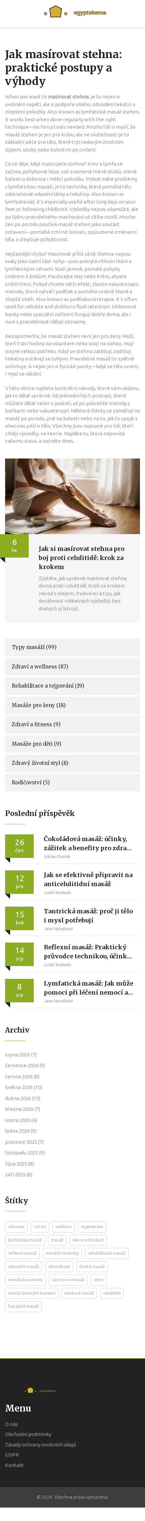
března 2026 (22, 1109)
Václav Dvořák (57, 856)
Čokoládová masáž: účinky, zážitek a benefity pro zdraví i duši (88, 844)
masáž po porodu (25, 1279)
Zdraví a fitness (36, 724)
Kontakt (14, 1465)
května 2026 (23, 1087)
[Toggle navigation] (130, 13)
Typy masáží (34, 647)
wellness (63, 1226)
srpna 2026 (21, 1054)
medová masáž (79, 1293)
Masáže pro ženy (39, 705)
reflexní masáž (22, 1253)
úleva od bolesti (88, 1239)
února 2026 (21, 1120)
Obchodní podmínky (28, 1434)
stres (99, 1279)
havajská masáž (23, 1306)
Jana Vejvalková (58, 928)
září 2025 (18, 1174)
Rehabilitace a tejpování (48, 686)
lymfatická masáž (25, 1239)
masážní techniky (62, 1253)
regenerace (92, 1226)
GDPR (12, 1455)
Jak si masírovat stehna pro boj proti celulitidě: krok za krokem (81, 558)
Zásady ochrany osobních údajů (40, 1444)
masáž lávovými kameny (31, 1293)
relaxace (16, 1226)
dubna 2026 (22, 1098)
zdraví (40, 1226)
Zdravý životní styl (40, 763)
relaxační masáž (23, 1266)
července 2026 (25, 1065)
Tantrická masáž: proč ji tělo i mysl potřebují (88, 915)
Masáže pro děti (36, 744)
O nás (11, 1424)
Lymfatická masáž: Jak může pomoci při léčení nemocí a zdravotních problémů (88, 988)
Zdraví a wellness (40, 666)
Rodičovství (31, 782)
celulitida (112, 1293)
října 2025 (19, 1164)
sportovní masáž (68, 1279)
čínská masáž (92, 1266)
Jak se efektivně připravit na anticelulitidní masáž (88, 879)
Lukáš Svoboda (57, 892)
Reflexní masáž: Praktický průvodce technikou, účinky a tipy (87, 952)
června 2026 (22, 1076)
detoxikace (59, 1266)
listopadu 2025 (25, 1153)
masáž (57, 1239)
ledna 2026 (20, 1131)
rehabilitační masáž (106, 1253)
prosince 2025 (24, 1142)
